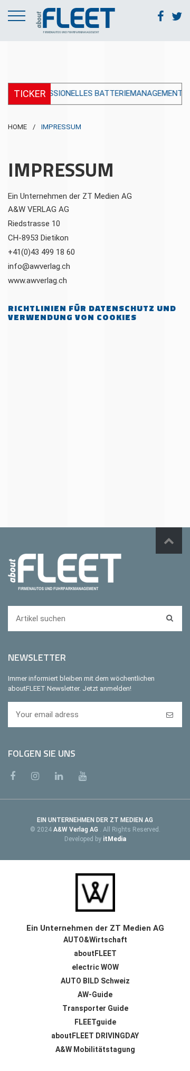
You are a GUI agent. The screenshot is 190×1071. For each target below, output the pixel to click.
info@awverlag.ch (39, 266)
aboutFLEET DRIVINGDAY (95, 1035)
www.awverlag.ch (37, 280)
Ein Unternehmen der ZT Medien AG (70, 196)
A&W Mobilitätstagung (95, 1049)
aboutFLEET (95, 953)
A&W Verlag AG (76, 829)
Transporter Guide (95, 1008)
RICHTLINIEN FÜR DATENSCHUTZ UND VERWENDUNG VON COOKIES (92, 313)
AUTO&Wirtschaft (95, 939)
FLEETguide (95, 1022)
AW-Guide (95, 994)
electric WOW (95, 967)
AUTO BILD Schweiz (95, 981)
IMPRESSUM (61, 127)
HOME (17, 127)
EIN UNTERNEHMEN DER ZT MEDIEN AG (95, 820)
